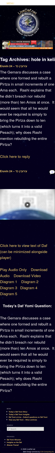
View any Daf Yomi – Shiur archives (23, 419)
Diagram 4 (28, 287)
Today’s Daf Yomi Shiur (18, 411)
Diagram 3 (8, 287)
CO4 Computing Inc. (47, 451)
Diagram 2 (29, 281)
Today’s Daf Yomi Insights (19, 414)
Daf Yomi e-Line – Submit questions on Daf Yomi (28, 417)
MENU (10, 3)
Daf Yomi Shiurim (14, 439)
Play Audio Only (13, 269)
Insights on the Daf (14, 442)
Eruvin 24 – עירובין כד (13, 66)
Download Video (27, 275)
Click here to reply (15, 156)
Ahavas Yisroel (13, 445)
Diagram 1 (8, 281)
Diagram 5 (8, 293)
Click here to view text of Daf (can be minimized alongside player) (23, 251)
